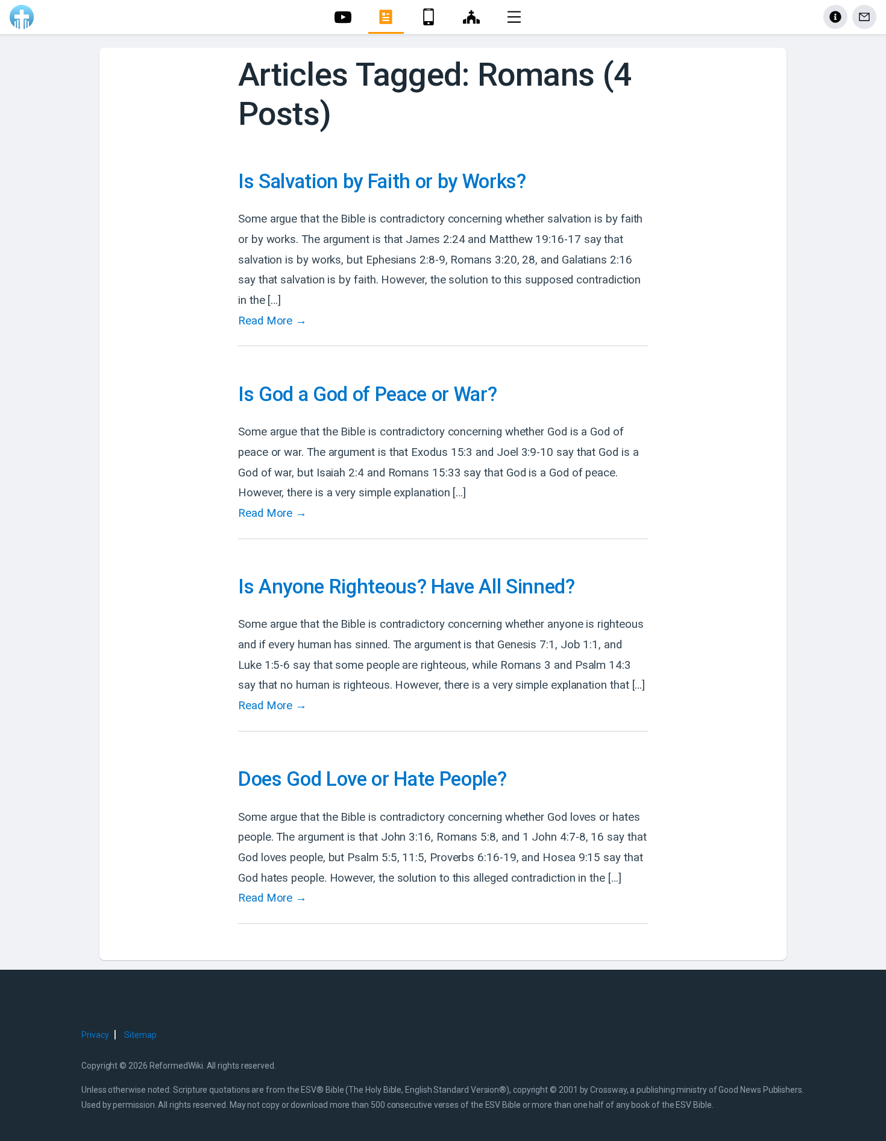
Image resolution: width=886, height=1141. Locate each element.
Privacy (94, 1035)
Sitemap (140, 1035)
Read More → (272, 320)
